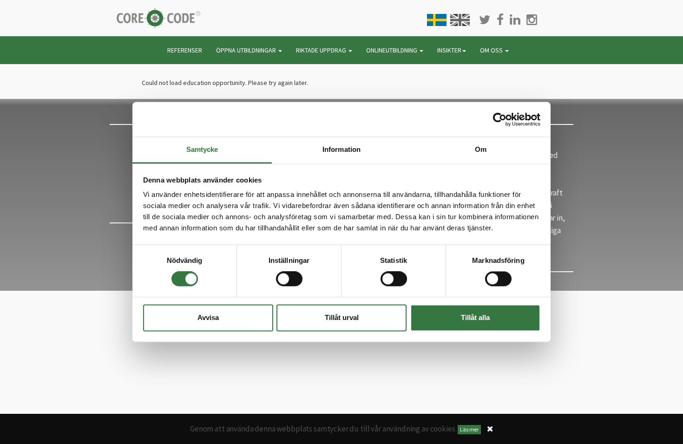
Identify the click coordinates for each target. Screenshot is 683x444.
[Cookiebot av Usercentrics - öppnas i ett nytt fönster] (499, 119)
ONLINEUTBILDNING (392, 50)
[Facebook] (500, 19)
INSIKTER (449, 50)
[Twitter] (485, 19)
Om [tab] (480, 149)
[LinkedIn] (515, 19)
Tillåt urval (342, 317)
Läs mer (469, 429)
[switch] (289, 279)
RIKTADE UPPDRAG (322, 50)
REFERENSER (184, 50)
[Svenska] (437, 20)
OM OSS (492, 50)
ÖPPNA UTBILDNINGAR (246, 50)
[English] (460, 20)
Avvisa (208, 317)
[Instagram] (531, 19)
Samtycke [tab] (202, 149)
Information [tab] (341, 149)
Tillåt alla (475, 317)
